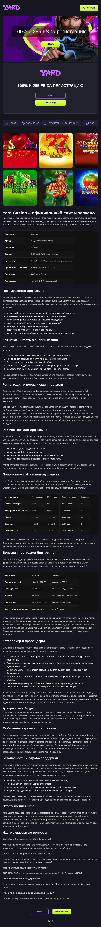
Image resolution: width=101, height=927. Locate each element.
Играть (50, 44)
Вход (39, 912)
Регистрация (89, 8)
